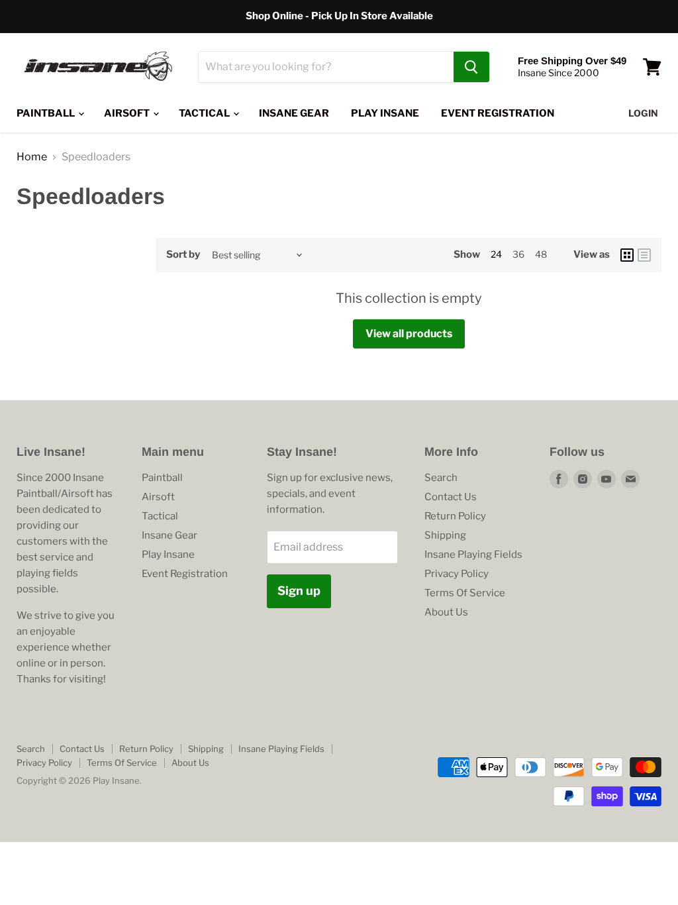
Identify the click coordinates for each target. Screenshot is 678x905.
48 (541, 254)
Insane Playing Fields (473, 554)
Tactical (205, 113)
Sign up (298, 591)
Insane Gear (294, 113)
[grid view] (627, 255)
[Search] (471, 67)
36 (518, 254)
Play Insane (385, 113)
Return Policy (455, 516)
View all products (408, 333)
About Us (446, 612)
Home (32, 157)
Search (441, 478)
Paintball (47, 113)
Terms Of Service (464, 593)
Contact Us (450, 497)
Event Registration (497, 113)
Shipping (445, 535)
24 (496, 254)
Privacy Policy (456, 574)
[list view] (644, 255)
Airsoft (128, 113)
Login (643, 113)
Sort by (183, 254)
